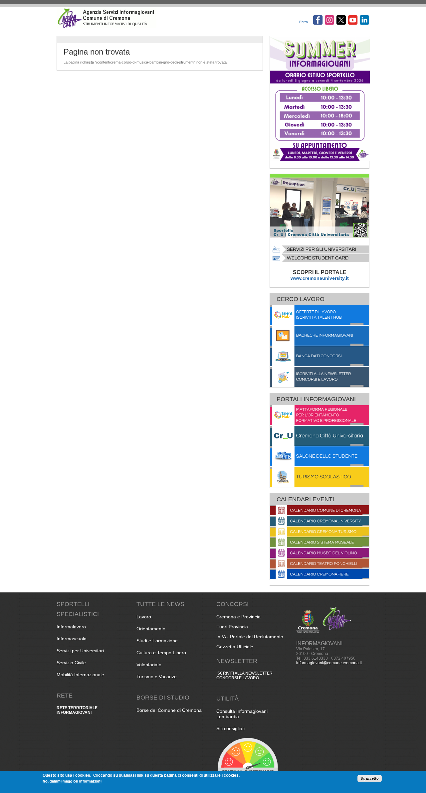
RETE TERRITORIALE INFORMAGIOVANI (77, 710)
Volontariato (148, 664)
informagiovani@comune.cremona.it (329, 663)
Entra (303, 22)
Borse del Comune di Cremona (169, 710)
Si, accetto (369, 778)
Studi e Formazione (157, 640)
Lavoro (143, 616)
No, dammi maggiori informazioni (72, 780)
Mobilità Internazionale (80, 674)
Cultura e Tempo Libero (161, 652)
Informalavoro (71, 626)
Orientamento (150, 628)
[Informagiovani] (106, 27)
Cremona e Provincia (238, 616)
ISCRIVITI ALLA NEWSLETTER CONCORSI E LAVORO (244, 675)
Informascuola (72, 638)
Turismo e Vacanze (156, 676)
